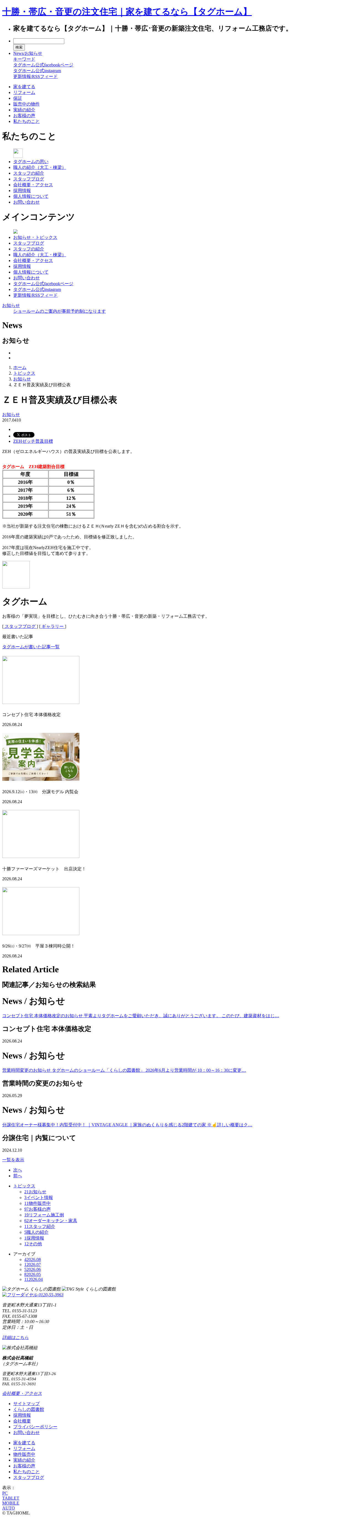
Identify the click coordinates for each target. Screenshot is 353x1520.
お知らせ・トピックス (35, 237)
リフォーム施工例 (44, 1215)
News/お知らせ (27, 53)
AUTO (8, 1508)
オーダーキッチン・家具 (50, 1220)
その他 (33, 1243)
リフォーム (24, 92)
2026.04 (33, 1279)
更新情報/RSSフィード (35, 76)
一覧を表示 (13, 1159)
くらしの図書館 (28, 1409)
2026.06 (32, 1269)
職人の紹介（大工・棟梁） (39, 167)
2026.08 (32, 1259)
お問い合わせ (26, 202)
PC (5, 1493)
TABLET (10, 1498)
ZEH (17, 441)
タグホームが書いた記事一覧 (31, 646)
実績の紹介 (24, 109)
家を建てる (24, 86)
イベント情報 (38, 1197)
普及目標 (44, 441)
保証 (17, 98)
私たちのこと (26, 121)
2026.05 (32, 1274)
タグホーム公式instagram (37, 70)
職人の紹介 (36, 1232)
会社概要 (22, 1421)
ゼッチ (28, 441)
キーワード (24, 59)
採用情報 (22, 190)
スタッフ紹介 (39, 1226)
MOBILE (10, 1503)
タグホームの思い (31, 161)
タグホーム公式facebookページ (43, 65)
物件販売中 (37, 1203)
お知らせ (11, 305)
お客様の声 (24, 115)
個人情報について (31, 196)
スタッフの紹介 (28, 173)
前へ (17, 1175)
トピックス (24, 373)
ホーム (19, 367)
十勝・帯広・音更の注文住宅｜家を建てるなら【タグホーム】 (127, 12)
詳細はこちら (15, 1337)
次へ (17, 1170)
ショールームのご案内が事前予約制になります (59, 311)
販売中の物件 (26, 104)
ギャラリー (53, 626)
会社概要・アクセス (33, 184)
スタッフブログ (28, 179)
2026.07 (32, 1264)
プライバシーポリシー (35, 1426)
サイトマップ (26, 1403)
